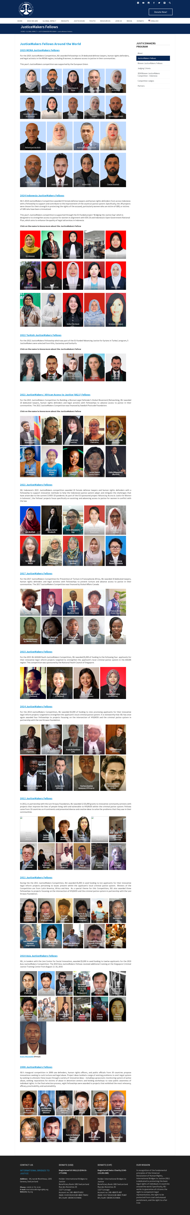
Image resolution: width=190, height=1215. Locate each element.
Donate (140, 21)
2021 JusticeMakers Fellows (36, 484)
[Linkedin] (138, 2)
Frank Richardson (73, 749)
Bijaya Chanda (100, 1015)
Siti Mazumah (94, 256)
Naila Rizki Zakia (113, 694)
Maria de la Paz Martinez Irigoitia (82, 916)
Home (19, 21)
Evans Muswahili (27, 1056)
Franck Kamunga (117, 1109)
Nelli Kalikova (64, 836)
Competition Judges (146, 81)
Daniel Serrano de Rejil (81, 863)
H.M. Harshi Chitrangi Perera (28, 1014)
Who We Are (32, 21)
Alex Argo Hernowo (115, 942)
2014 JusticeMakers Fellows (36, 706)
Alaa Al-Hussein (51, 116)
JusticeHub (79, 21)
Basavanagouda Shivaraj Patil (113, 785)
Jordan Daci (59, 786)
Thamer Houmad (113, 184)
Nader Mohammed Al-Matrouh (33, 183)
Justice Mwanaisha (117, 917)
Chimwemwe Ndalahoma (46, 1109)
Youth (92, 21)
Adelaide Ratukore (30, 287)
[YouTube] (143, 2)
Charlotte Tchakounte (94, 610)
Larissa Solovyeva (46, 864)
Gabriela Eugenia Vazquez (30, 942)
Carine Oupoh (94, 472)
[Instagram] (148, 2)
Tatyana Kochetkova (117, 836)
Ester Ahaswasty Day (73, 531)
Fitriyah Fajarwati (94, 287)
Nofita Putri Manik (73, 324)
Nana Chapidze (117, 1015)
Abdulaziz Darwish (94, 90)
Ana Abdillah (115, 287)
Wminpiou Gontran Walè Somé (73, 608)
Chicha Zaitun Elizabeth (51, 531)
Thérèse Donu (115, 639)
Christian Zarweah (117, 864)
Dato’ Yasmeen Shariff (46, 1014)
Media (129, 21)
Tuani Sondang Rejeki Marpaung (116, 562)
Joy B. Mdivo (30, 1137)
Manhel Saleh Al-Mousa (51, 89)
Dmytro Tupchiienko (28, 864)
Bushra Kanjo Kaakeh (94, 115)
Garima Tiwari (82, 836)
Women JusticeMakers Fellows (150, 63)
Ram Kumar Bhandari (64, 1109)
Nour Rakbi (113, 147)
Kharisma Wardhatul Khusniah (73, 286)
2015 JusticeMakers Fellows (36, 651)
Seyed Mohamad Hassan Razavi (117, 989)
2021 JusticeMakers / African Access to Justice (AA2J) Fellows (55, 394)
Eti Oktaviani (30, 256)
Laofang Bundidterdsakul (33, 693)
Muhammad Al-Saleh (116, 116)
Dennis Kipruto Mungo (28, 835)
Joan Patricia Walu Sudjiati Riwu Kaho (94, 529)
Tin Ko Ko (51, 749)
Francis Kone (116, 611)
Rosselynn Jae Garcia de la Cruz (82, 986)
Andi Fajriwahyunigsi (73, 256)
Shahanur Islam (100, 990)
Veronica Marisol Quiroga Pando (51, 942)
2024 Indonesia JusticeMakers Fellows (42, 195)
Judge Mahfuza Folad (46, 916)
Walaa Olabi (86, 184)
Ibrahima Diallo (94, 637)
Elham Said (30, 90)
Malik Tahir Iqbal (51, 1137)
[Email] (164, 2)
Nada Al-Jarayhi (59, 147)
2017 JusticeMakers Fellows (36, 573)
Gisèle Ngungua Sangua (51, 638)
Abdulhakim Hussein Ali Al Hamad (30, 115)
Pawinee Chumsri (60, 694)
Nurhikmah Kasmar (116, 256)
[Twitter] (159, 2)
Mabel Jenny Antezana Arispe (100, 916)
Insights (65, 21)
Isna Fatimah (51, 324)
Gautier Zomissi (64, 917)
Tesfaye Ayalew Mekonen (85, 787)
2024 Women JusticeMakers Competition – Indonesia (149, 74)
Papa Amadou (51, 611)
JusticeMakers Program (47, 31)
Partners (141, 86)
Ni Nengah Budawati (116, 324)
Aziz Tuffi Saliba (82, 1109)
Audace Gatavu (46, 836)
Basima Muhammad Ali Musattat (116, 89)
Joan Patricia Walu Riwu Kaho (51, 255)
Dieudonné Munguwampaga (73, 638)
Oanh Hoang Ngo (64, 1015)
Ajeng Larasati (81, 1015)
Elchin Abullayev (73, 943)
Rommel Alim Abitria (28, 1109)
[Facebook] (154, 2)
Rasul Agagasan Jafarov (64, 988)
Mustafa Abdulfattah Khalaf (86, 147)
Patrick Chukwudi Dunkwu (73, 1136)
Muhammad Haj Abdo (33, 147)
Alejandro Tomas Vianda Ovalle (94, 942)
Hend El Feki (73, 440)
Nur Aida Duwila (94, 324)
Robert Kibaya (94, 1137)
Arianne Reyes (86, 694)
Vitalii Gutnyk (115, 749)
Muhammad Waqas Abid (46, 990)
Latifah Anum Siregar (30, 324)
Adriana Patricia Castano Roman (28, 914)
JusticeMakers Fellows (147, 58)
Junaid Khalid (28, 990)
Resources (105, 21)
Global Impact (49, 21)
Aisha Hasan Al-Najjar (73, 89)
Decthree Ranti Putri (52, 287)
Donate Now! (160, 11)
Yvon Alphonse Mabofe (33, 786)
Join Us (118, 21)
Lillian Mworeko (30, 749)
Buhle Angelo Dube (99, 1109)
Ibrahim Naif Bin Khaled (73, 115)
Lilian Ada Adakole (92, 750)
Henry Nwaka (99, 837)
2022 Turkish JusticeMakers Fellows (40, 335)
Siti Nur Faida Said (94, 562)
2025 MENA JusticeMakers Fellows (40, 50)
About (140, 53)
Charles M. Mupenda (100, 864)
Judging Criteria (144, 68)
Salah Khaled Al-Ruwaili (59, 184)
